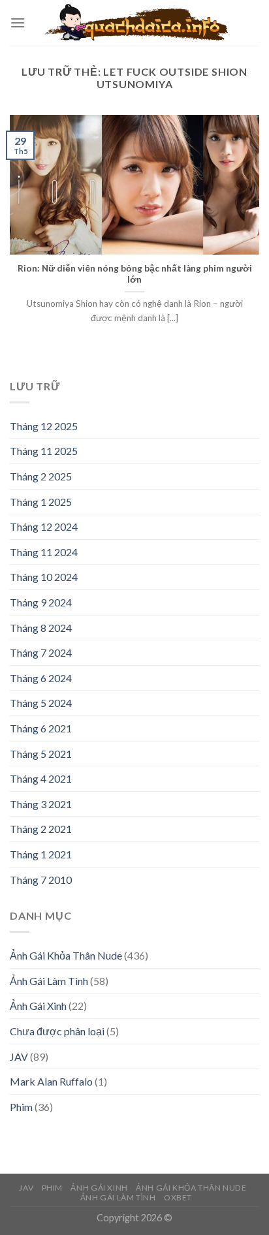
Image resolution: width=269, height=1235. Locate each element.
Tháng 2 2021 (41, 828)
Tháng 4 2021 (41, 778)
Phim (21, 1107)
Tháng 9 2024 (41, 602)
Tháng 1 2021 (41, 854)
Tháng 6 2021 (41, 728)
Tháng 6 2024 (41, 678)
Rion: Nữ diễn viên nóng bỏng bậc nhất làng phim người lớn (135, 274)
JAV (19, 1056)
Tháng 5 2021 (41, 753)
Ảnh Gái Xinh (38, 1005)
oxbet (178, 1197)
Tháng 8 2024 (41, 627)
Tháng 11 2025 (44, 451)
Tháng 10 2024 (44, 577)
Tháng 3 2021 (41, 804)
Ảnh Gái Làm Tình (49, 981)
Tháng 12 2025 (44, 426)
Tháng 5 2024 (41, 702)
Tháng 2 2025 (41, 476)
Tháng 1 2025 (41, 501)
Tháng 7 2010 (41, 879)
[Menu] (17, 23)
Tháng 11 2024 (44, 552)
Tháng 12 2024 (44, 526)
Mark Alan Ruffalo (51, 1081)
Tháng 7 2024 (41, 652)
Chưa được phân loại (57, 1031)
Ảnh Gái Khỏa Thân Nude (66, 955)
